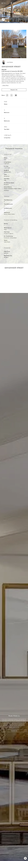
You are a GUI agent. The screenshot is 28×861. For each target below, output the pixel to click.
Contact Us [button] (14, 730)
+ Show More (5, 85)
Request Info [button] (14, 89)
